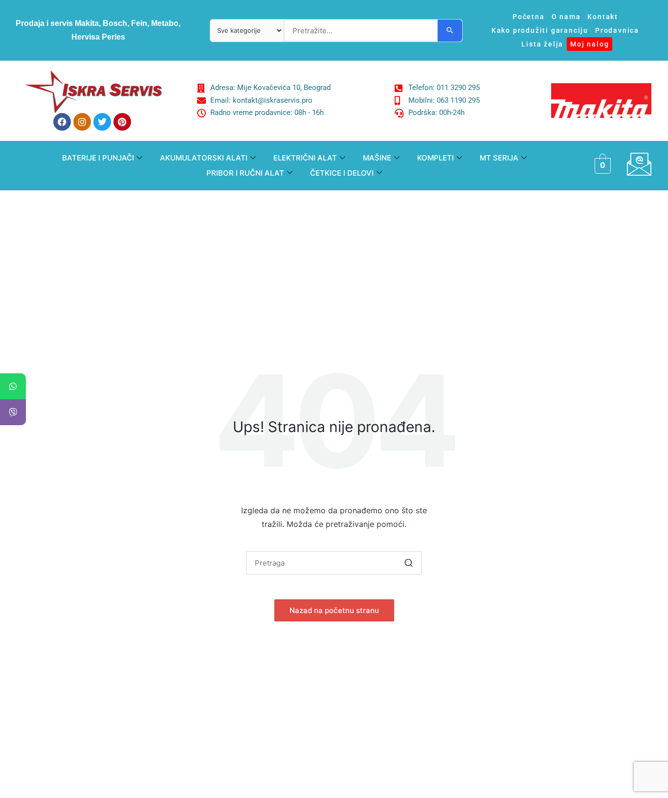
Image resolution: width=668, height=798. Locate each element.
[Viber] (13, 412)
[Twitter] (102, 122)
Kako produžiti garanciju (539, 30)
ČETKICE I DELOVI (342, 173)
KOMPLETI (435, 157)
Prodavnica (617, 30)
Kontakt (602, 17)
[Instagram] (82, 122)
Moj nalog (589, 44)
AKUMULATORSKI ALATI (203, 157)
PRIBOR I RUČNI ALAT (245, 173)
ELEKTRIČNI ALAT (305, 157)
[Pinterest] (122, 122)
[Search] (450, 31)
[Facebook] (62, 122)
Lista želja (542, 44)
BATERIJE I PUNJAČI (98, 157)
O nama (566, 17)
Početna (528, 17)
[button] (408, 563)
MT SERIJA (499, 157)
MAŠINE (377, 157)
